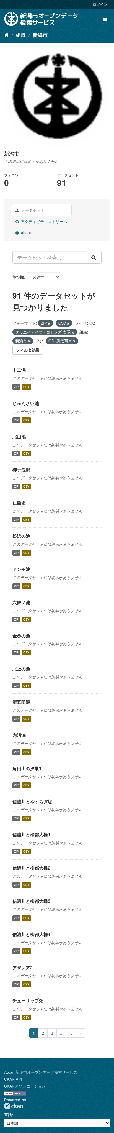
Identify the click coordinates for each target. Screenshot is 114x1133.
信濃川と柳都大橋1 (31, 834)
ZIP (16, 387)
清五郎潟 (21, 702)
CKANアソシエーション (25, 1086)
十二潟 (19, 370)
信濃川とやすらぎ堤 (32, 801)
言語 (8, 1114)
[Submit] (94, 257)
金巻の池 (21, 635)
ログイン (100, 4)
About (25, 232)
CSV (26, 387)
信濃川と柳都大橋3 (31, 901)
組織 (21, 34)
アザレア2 (22, 967)
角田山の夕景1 (27, 768)
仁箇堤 (19, 502)
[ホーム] (6, 34)
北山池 (19, 436)
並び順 (18, 277)
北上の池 (21, 668)
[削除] (49, 323)
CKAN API (13, 1079)
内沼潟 (19, 735)
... (61, 1033)
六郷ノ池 (21, 602)
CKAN (13, 1106)
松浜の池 (21, 536)
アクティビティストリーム (43, 221)
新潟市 (40, 35)
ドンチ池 (21, 569)
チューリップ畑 (27, 1000)
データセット (32, 210)
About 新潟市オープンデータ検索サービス (40, 1072)
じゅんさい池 (25, 403)
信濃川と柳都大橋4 (31, 934)
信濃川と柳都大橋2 (31, 868)
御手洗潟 (21, 469)
